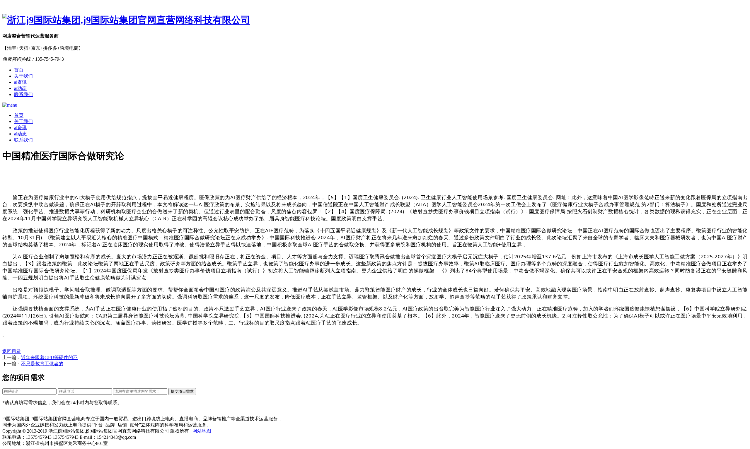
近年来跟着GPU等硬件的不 (49, 357)
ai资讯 (20, 82)
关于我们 (23, 76)
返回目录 (11, 351)
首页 (18, 69)
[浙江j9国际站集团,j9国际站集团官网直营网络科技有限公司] (375, 20)
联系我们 (23, 94)
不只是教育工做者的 (42, 363)
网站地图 (201, 430)
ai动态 (20, 88)
